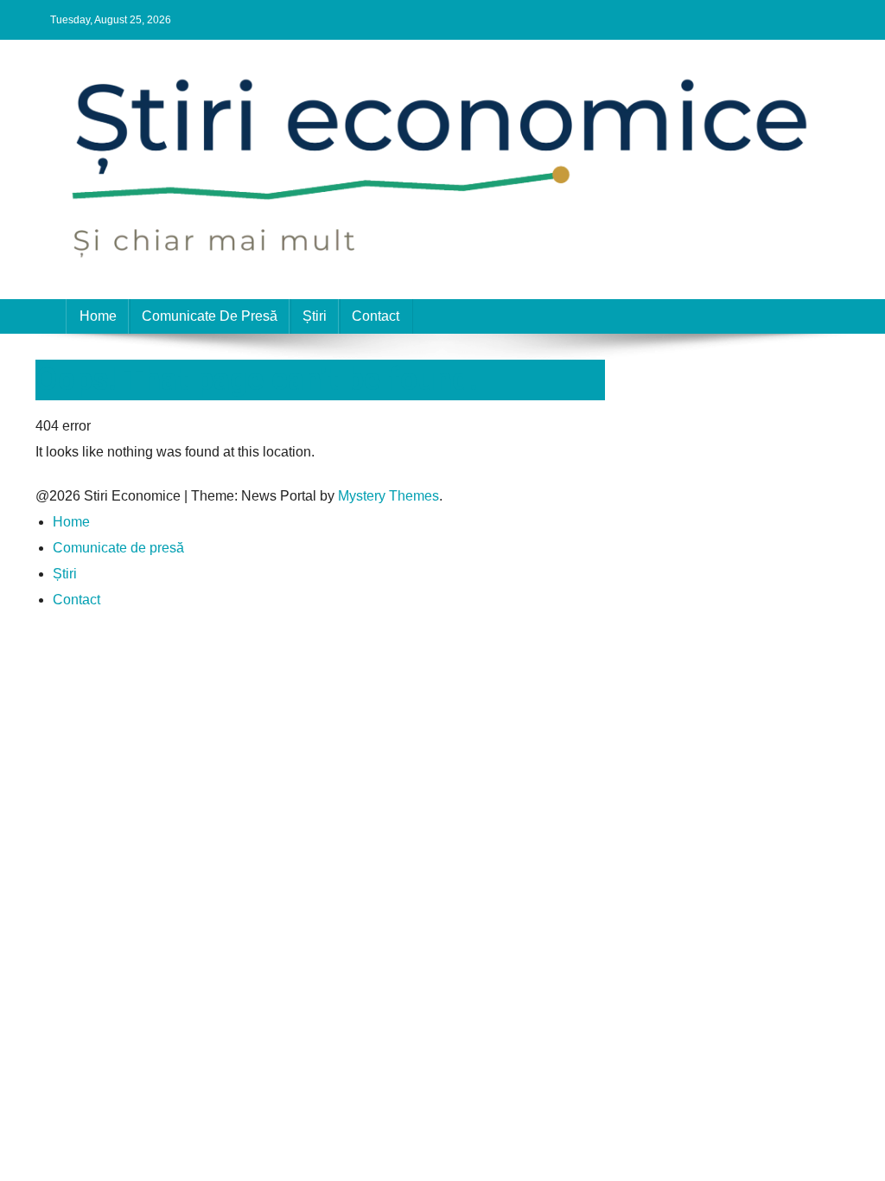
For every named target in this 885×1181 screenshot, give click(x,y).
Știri (314, 316)
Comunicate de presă (209, 316)
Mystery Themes (388, 495)
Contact (375, 316)
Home (98, 316)
